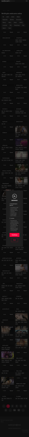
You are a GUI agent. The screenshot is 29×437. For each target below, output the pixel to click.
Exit (14, 240)
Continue (14, 235)
